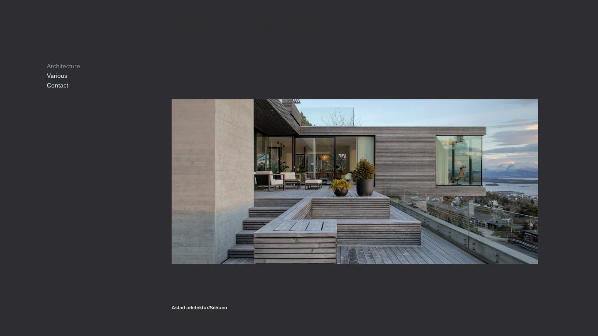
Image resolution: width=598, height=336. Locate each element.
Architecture (63, 66)
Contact (57, 85)
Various (57, 75)
